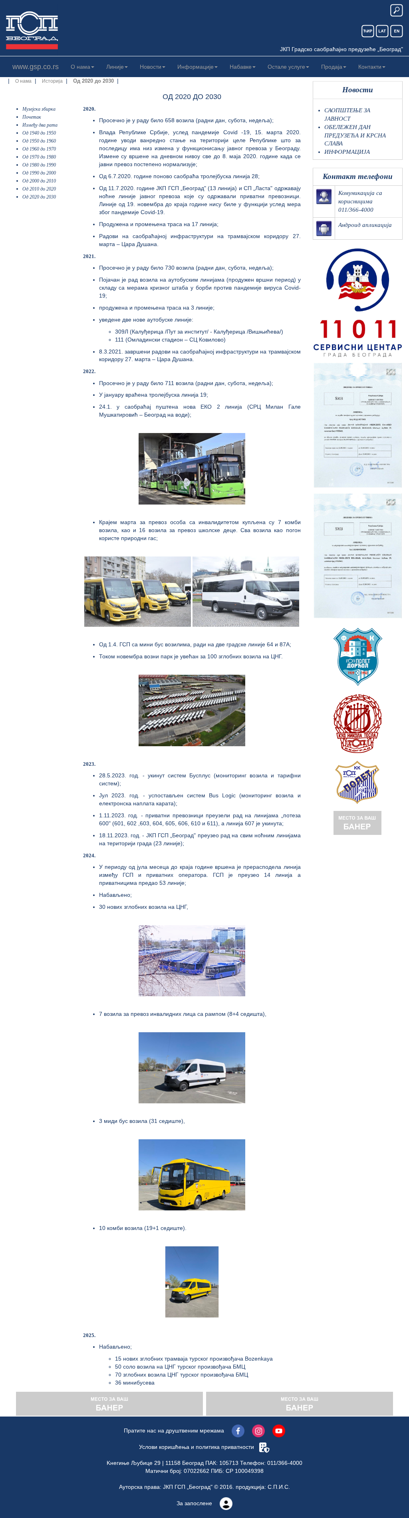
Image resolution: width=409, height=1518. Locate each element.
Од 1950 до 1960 (39, 141)
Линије (115, 67)
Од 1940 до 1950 (39, 133)
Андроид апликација (365, 225)
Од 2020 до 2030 (39, 197)
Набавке (241, 67)
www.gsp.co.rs (35, 67)
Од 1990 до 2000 (39, 173)
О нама (80, 67)
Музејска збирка (39, 109)
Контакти (369, 67)
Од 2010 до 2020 (39, 189)
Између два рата (40, 125)
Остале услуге (286, 67)
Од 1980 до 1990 (39, 165)
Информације (195, 67)
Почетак (31, 117)
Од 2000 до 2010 (39, 181)
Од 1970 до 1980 (39, 157)
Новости (150, 67)
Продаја (331, 67)
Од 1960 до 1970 (39, 149)
